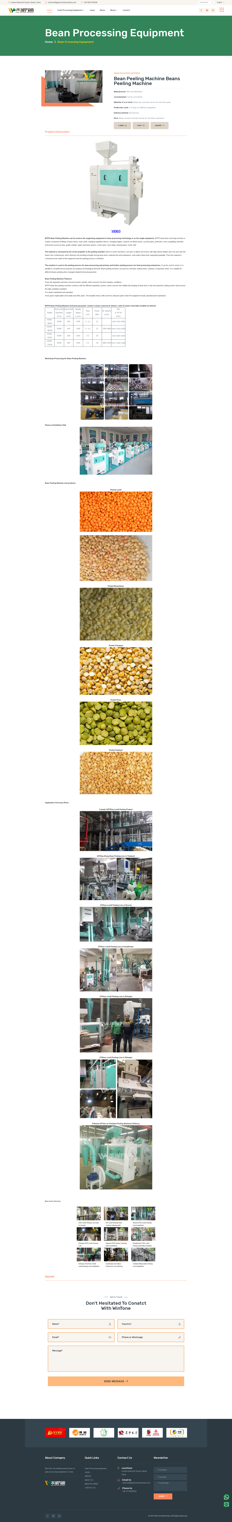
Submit (162, 1496)
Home (49, 10)
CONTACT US (90, 1487)
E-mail (121, 125)
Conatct (126, 10)
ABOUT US (89, 1480)
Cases (92, 10)
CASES (87, 1472)
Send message (114, 1381)
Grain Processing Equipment (70, 10)
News (102, 10)
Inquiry (158, 125)
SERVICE (88, 1476)
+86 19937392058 (90, 2)
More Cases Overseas (52, 1201)
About (113, 10)
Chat (139, 125)
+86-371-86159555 (129, 1491)
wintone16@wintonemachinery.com (62, 2)
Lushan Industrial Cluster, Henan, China (25, 2)
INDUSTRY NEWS (91, 1484)
